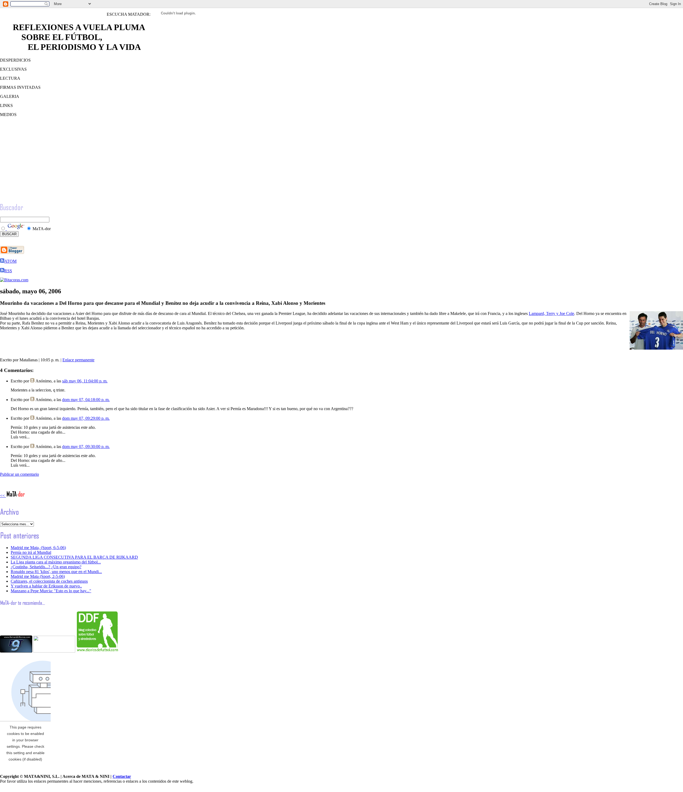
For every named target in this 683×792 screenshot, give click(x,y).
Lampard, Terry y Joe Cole (551, 313)
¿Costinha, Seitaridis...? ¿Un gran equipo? (46, 567)
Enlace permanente (78, 360)
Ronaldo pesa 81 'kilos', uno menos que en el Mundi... (56, 571)
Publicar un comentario (19, 474)
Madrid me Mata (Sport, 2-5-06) (38, 576)
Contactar (122, 776)
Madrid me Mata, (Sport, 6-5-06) (38, 547)
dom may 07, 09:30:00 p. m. (86, 446)
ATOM (10, 261)
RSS (8, 271)
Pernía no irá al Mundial (31, 552)
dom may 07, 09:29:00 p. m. (86, 418)
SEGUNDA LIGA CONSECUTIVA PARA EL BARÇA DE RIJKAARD (74, 557)
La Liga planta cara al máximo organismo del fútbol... (56, 562)
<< (3, 495)
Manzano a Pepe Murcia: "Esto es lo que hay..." (51, 591)
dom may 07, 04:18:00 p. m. (86, 399)
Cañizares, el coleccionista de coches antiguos (49, 581)
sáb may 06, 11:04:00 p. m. (85, 381)
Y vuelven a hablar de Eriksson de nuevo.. (46, 586)
